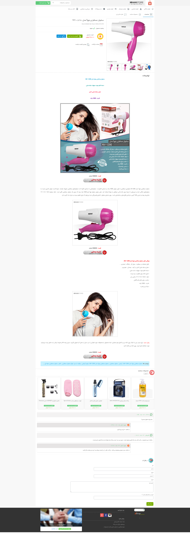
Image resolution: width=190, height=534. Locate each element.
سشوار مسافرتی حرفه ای (51, 364)
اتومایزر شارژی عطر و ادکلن (96, 400)
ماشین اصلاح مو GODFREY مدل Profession (49, 400)
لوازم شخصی (135, 9)
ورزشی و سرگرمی (84, 9)
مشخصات (146, 14)
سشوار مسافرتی (114, 364)
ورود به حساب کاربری (65, 529)
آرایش (120, 364)
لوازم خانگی (147, 9)
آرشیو (146, 373)
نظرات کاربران (119, 14)
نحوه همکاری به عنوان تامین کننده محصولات (114, 527)
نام (152, 465)
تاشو (60, 364)
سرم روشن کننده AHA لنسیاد (143, 400)
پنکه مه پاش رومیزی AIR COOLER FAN (119, 400)
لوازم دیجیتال (122, 9)
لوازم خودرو (110, 9)
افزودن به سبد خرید (73, 36)
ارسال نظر (149, 504)
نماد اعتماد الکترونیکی (119, 521)
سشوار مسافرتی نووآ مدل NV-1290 (132, 364)
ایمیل (152, 472)
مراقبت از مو (77, 364)
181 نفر (59, 36)
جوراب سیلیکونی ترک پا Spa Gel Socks (72, 400)
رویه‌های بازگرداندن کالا (119, 524)
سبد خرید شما (43, 3)
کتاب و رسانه (71, 9)
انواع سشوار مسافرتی (67, 364)
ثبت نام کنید (54, 529)
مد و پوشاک (98, 9)
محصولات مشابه (134, 14)
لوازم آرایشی (85, 364)
